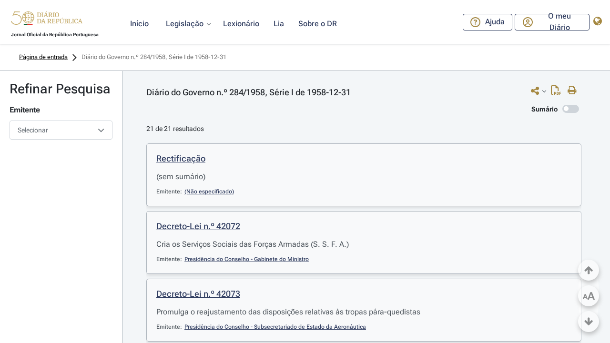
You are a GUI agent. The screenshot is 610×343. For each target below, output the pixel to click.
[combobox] (61, 130)
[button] (46, 19)
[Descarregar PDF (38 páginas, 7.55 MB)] (558, 92)
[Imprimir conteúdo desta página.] (574, 90)
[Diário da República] (46, 20)
